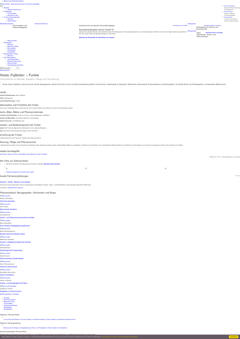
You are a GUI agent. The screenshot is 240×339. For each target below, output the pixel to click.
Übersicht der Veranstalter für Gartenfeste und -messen (96, 37)
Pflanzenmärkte (228, 17)
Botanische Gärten (13, 46)
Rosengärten (11, 52)
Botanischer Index (13, 15)
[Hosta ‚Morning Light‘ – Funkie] (86, 168)
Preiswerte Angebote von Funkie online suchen (20, 172)
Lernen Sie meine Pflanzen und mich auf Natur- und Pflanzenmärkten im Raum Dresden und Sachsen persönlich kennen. (40, 319)
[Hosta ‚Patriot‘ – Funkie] (7, 168)
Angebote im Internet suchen (11, 291)
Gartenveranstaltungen (10, 305)
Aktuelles (2, 24)
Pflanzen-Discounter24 (8, 266)
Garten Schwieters (7, 275)
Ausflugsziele (192, 24)
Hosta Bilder (22, 154)
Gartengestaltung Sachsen (15, 65)
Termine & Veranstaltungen (12, 17)
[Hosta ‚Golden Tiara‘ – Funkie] (165, 168)
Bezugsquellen (192, 31)
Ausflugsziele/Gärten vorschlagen (212, 25)
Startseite (6, 298)
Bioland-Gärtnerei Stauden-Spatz (12, 234)
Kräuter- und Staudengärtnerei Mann (13, 283)
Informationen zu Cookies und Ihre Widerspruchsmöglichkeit (120, 337)
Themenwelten (12, 13)
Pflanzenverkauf (228, 11)
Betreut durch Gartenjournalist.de (14, 1)
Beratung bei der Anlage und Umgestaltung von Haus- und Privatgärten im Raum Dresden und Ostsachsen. (36, 328)
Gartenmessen (12, 21)
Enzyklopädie (9, 24)
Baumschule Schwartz (8, 209)
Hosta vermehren (13, 154)
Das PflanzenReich (13, 59)
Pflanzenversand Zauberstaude (11, 258)
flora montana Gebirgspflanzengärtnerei (15, 225)
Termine (45, 24)
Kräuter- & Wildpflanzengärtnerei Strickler (15, 242)
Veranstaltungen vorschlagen (180, 25)
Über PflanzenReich (229, 6)
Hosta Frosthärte (42, 154)
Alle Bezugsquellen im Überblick (9, 294)
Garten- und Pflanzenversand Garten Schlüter (17, 217)
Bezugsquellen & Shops (11, 54)
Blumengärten (12, 48)
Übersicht (10, 19)
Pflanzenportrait (4, 70)
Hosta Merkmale (31, 154)
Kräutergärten (12, 50)
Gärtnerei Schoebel (7, 201)
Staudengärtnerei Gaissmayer (11, 250)
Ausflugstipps (8, 307)
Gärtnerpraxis (39, 24)
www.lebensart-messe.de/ (15, 188)
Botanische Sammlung (14, 61)
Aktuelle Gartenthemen (14, 9)
